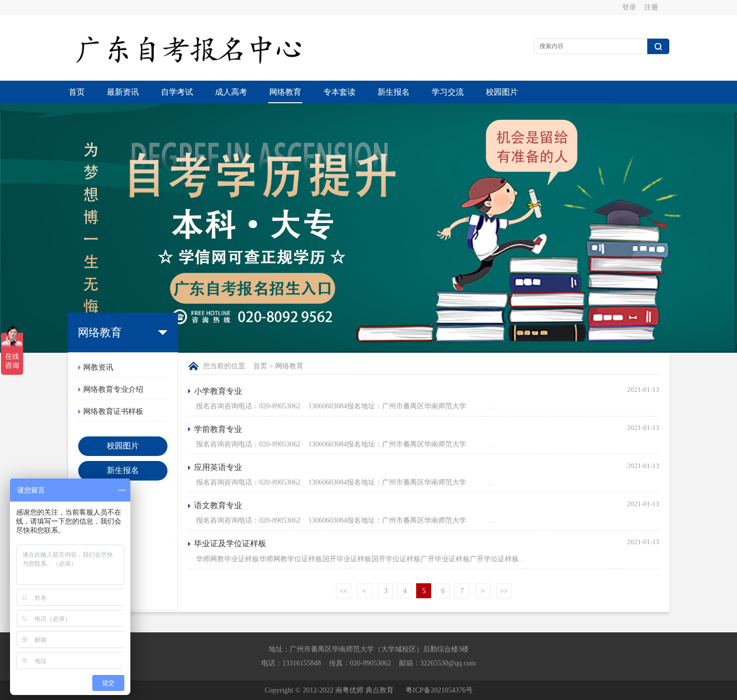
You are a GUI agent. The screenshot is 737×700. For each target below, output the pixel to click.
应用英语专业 (218, 467)
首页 (77, 92)
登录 (629, 7)
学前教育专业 (218, 429)
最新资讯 (123, 92)
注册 (651, 7)
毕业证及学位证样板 (230, 543)
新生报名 (394, 92)
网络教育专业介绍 (113, 389)
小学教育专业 (218, 391)
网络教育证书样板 (113, 411)
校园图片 (502, 92)
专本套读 (339, 92)
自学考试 (177, 92)
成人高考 (231, 92)
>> (504, 591)
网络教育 (285, 92)
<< (343, 591)
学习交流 (448, 92)
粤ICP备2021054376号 (439, 690)
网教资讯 (98, 367)
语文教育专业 (218, 505)
